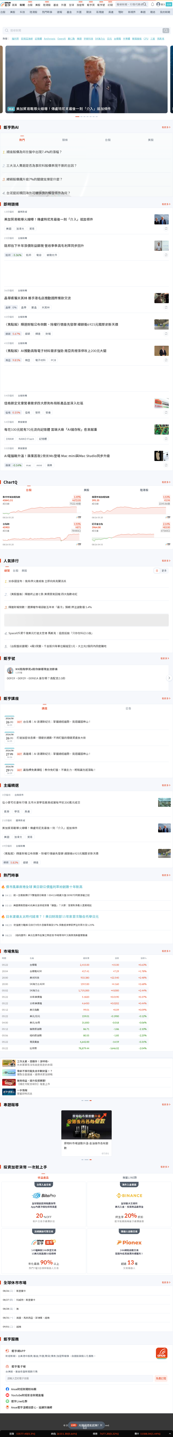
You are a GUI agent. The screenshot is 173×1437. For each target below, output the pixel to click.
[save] (166, 228)
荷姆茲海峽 (27, 38)
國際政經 (22, 212)
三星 (152, 38)
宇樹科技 (88, 38)
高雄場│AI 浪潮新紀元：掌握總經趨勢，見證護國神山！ (54, 754)
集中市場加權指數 (11, 496)
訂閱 (110, 5)
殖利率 (15, 38)
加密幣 (80, 5)
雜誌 (152, 12)
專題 (142, 12)
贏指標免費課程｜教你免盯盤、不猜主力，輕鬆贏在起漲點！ (56, 770)
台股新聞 (22, 238)
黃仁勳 (71, 38)
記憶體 (38, 38)
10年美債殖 (36, 1003)
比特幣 (33, 1048)
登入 (163, 4)
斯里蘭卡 (21, 1291)
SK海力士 (100, 38)
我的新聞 (165, 12)
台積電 (117, 38)
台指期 (6, 524)
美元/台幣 (35, 1022)
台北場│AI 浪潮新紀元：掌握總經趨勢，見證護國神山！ (54, 722)
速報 (59, 12)
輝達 (79, 38)
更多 (164, 570)
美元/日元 (35, 1016)
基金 (55, 5)
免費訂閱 (161, 1378)
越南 (47, 1317)
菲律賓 (38, 1317)
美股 (37, 5)
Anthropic (49, 38)
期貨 (88, 12)
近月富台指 (97, 524)
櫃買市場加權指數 (100, 496)
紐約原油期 (36, 1035)
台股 (30, 5)
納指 (53, 1433)
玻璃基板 (137, 38)
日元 (109, 38)
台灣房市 (19, 795)
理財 (120, 12)
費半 (136, 1433)
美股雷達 (22, 422)
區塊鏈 (100, 12)
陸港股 (47, 5)
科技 (22, 12)
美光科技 (34, 977)
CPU (146, 38)
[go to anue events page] (153, 4)
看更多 (165, 127)
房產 (111, 12)
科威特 (19, 1299)
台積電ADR (36, 971)
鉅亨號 (101, 5)
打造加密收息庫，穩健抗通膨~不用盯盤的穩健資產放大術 (51, 738)
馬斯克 (160, 38)
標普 (95, 1433)
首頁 (14, 5)
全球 (71, 5)
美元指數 (34, 1009)
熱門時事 (47, 12)
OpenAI (61, 38)
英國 (18, 1317)
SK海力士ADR (37, 984)
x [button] (85, 1427)
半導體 (126, 38)
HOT (19, 721)
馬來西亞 (28, 1317)
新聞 (22, 5)
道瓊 (11, 1433)
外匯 (63, 5)
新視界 (132, 12)
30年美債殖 (36, 996)
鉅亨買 (91, 5)
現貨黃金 (34, 1041)
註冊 (169, 4)
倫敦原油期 (36, 1029)
